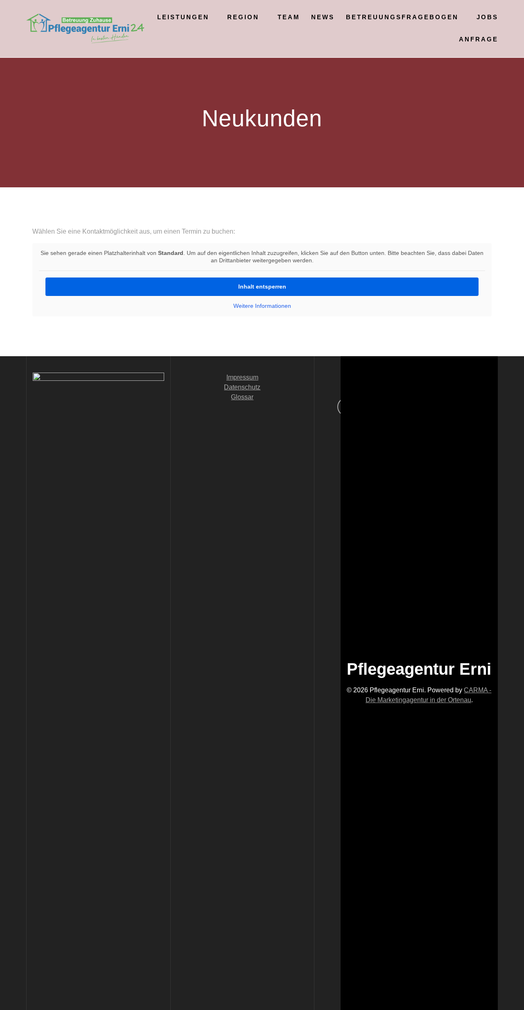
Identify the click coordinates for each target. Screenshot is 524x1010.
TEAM (289, 17)
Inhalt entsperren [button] (262, 286)
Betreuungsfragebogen (402, 17)
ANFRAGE (478, 39)
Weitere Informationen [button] (262, 306)
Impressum (242, 377)
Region (243, 17)
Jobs (487, 17)
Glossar (242, 397)
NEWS (322, 17)
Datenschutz (242, 387)
